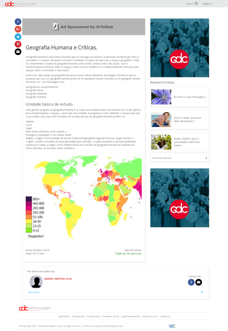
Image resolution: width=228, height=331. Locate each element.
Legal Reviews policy (130, 316)
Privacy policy (78, 316)
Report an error (150, 316)
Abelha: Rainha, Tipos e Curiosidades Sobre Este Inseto (187, 142)
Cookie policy (93, 316)
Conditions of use (110, 316)
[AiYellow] (35, 307)
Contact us (165, 316)
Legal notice (64, 316)
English (207, 3)
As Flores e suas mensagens (189, 96)
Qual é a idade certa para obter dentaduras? (187, 119)
